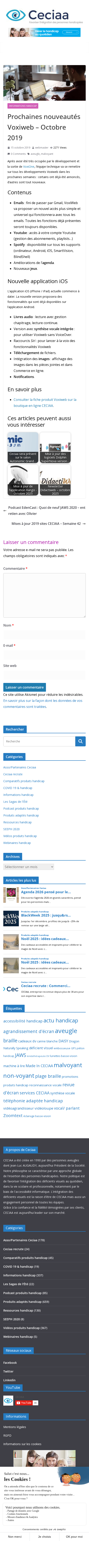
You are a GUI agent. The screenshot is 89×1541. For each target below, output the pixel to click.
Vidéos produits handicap (20, 836)
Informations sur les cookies (22, 1444)
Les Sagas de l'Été (15, 802)
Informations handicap (23, 105)
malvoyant (47, 154)
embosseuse (62, 1048)
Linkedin (9, 1380)
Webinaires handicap (17, 843)
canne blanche (47, 1041)
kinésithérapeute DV (38, 1056)
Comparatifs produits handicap (23, 781)
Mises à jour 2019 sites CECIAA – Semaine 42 (46, 523)
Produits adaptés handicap (21, 815)
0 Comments (18, 154)
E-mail (9, 645)
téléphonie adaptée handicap (33, 1101)
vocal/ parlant (67, 1108)
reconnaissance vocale (45, 1085)
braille (10, 1040)
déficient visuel (41, 1048)
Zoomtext (13, 1115)
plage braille (48, 1076)
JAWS (20, 1055)
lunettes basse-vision (63, 1056)
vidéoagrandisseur (18, 1108)
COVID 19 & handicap (17, 788)
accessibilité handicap (23, 1020)
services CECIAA (34, 1093)
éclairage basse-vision (37, 1116)
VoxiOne (28, 166)
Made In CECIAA (39, 1065)
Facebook (10, 1363)
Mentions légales (14, 1427)
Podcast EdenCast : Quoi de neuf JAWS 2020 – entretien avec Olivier (46, 510)
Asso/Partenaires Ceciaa (19, 767)
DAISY (63, 1040)
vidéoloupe (44, 1108)
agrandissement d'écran (28, 1031)
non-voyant (18, 1075)
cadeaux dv (27, 1041)
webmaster (41, 147)
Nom (8, 625)
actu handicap (60, 1020)
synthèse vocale (62, 1093)
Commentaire (15, 568)
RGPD (7, 1435)
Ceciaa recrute (13, 774)
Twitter (8, 1371)
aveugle (35, 154)
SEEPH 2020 (11, 829)
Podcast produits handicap (21, 808)
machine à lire (14, 1066)
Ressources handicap (17, 822)
